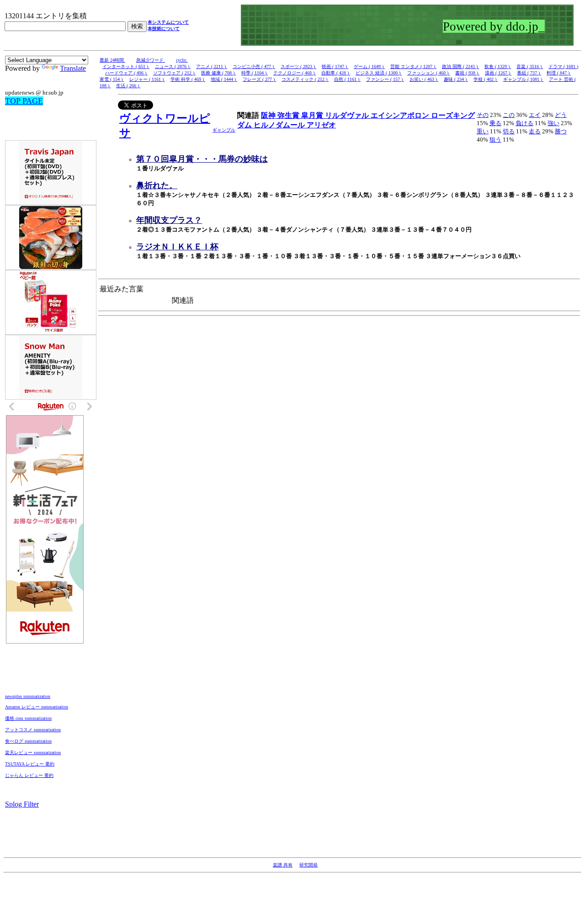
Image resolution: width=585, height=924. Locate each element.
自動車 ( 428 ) (335, 72)
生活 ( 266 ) (128, 85)
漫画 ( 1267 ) (498, 72)
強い (553, 123)
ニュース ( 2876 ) (173, 66)
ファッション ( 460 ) (428, 72)
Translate (73, 68)
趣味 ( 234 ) (456, 79)
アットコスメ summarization (33, 729)
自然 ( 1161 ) (347, 79)
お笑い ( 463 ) (424, 79)
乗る (495, 123)
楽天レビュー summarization (33, 752)
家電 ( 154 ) (112, 79)
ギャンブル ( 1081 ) (523, 79)
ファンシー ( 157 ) (385, 79)
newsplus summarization (27, 696)
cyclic (182, 60)
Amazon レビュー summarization (36, 706)
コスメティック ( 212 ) (305, 79)
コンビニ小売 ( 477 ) (254, 66)
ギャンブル (224, 129)
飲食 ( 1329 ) (497, 66)
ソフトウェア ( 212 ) (174, 72)
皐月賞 (313, 115)
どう (561, 114)
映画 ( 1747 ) (335, 66)
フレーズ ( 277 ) (259, 79)
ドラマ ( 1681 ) (563, 66)
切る (509, 131)
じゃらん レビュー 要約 (29, 775)
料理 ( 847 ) (559, 72)
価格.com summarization (28, 718)
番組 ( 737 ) (529, 72)
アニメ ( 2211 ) (211, 66)
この (509, 114)
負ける (524, 123)
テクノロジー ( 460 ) (294, 72)
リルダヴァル (348, 115)
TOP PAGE (24, 101)
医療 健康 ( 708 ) (218, 72)
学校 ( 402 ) (485, 79)
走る (535, 131)
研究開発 (308, 864)
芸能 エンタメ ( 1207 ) (413, 66)
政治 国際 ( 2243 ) (460, 66)
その (483, 114)
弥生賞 (289, 115)
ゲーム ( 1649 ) (369, 66)
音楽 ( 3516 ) (529, 66)
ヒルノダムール (280, 125)
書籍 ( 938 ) (467, 72)
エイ (535, 114)
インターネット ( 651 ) (125, 66)
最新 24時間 (112, 60)
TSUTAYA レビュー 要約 (29, 763)
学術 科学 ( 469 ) (187, 79)
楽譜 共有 (282, 864)
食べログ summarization (28, 741)
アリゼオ (321, 125)
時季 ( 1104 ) (254, 72)
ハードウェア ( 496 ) (126, 72)
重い (483, 131)
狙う (495, 139)
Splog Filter (22, 804)
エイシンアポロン (401, 115)
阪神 (269, 115)
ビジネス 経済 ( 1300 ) (379, 72)
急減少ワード (150, 60)
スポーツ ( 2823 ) (298, 66)
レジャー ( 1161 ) (147, 79)
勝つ (561, 131)
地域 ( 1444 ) (224, 79)
